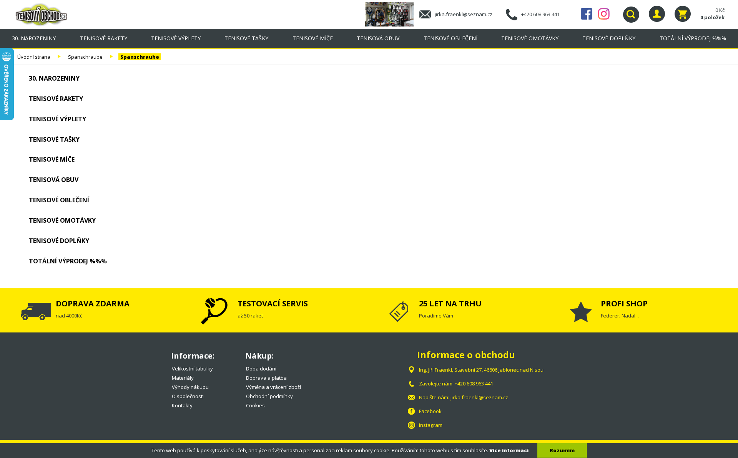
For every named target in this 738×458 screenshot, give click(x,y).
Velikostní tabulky (192, 368)
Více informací (509, 450)
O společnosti (188, 396)
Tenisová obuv (378, 38)
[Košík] (683, 14)
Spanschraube (85, 56)
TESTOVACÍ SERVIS (273, 303)
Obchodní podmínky (269, 396)
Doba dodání (261, 368)
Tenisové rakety (103, 38)
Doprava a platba (266, 377)
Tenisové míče (313, 38)
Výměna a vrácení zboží (273, 387)
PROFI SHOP (624, 303)
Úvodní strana (33, 56)
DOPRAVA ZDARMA (93, 303)
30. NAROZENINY (34, 38)
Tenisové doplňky (608, 38)
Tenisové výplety (176, 38)
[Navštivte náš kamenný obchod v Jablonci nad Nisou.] (392, 14)
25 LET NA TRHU (450, 303)
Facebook (586, 14)
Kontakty (182, 405)
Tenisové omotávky (529, 38)
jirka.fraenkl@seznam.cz (463, 14)
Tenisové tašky (246, 38)
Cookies (255, 405)
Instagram (604, 14)
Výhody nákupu (190, 387)
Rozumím (562, 450)
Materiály (183, 377)
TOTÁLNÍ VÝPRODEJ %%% (693, 38)
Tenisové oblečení (450, 38)
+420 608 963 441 (540, 14)
